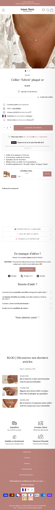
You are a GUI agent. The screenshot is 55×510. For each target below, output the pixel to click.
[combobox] (27, 489)
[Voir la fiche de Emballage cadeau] (7, 174)
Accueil (27, 75)
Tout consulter (28, 369)
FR (28, 490)
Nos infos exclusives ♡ (27, 475)
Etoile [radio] (19, 176)
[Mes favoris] (44, 10)
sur (14, 108)
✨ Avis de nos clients (27, 234)
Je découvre (27, 269)
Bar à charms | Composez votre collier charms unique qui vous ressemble (36, 404)
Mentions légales (14, 506)
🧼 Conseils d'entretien (27, 239)
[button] (27, 92)
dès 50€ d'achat (18, 112)
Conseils (27, 458)
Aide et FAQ (27, 452)
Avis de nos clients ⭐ (39, 506)
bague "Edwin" (43, 164)
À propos (27, 463)
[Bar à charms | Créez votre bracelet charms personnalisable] (10, 379)
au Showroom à (19, 120)
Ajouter (47, 174)
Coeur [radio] (13, 176)
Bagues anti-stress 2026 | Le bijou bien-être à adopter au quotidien (34, 392)
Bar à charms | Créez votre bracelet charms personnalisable (34, 380)
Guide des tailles (46, 97)
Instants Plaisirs (27, 469)
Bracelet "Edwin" (30, 164)
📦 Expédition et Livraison (27, 229)
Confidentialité (26, 506)
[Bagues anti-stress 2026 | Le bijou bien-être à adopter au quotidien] (10, 391)
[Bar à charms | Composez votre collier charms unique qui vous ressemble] (10, 403)
